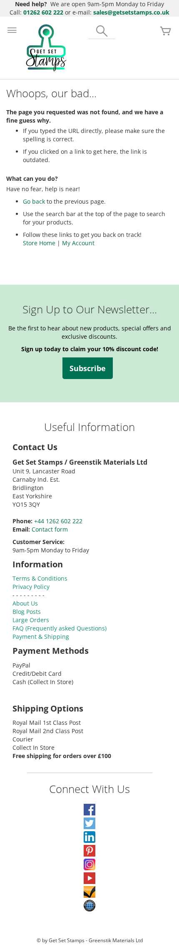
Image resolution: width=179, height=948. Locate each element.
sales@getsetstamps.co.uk (131, 12)
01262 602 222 (43, 12)
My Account (78, 243)
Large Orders (30, 620)
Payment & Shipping (40, 636)
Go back (34, 201)
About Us (25, 603)
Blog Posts (26, 612)
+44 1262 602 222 (58, 521)
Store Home (39, 243)
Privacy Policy (31, 587)
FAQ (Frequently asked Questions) (59, 628)
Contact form (50, 529)
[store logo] (46, 48)
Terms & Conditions (39, 578)
